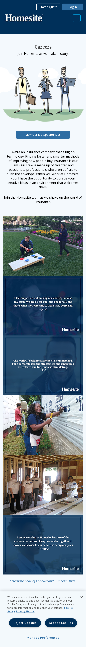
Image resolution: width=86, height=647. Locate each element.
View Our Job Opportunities (43, 134)
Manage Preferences (43, 637)
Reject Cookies (25, 623)
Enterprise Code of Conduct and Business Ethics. (43, 581)
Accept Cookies (61, 623)
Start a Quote (48, 7)
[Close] (81, 597)
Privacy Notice (25, 611)
